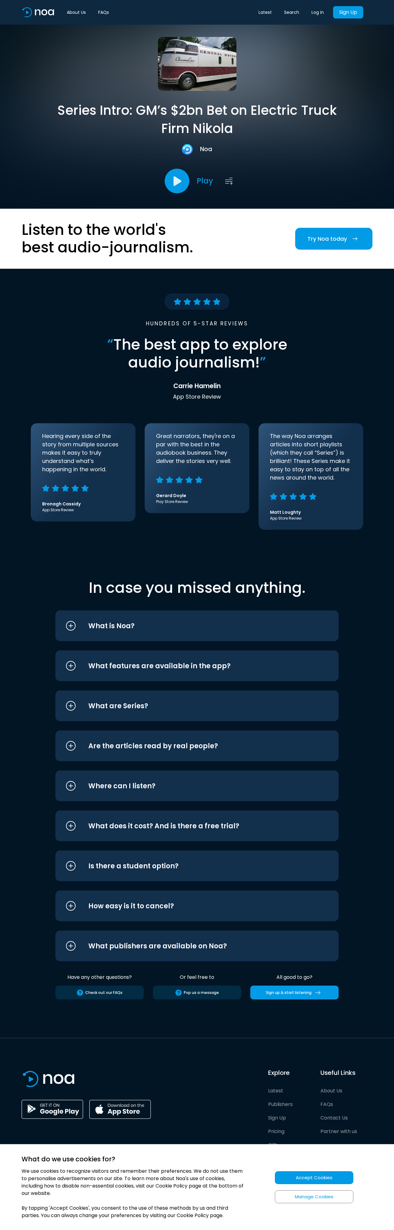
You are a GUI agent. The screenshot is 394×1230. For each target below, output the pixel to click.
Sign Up (348, 12)
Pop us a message (201, 992)
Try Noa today (327, 239)
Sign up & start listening (289, 992)
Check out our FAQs (104, 992)
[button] (185, 625)
